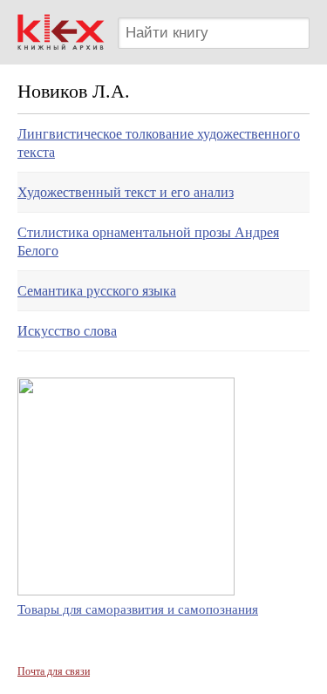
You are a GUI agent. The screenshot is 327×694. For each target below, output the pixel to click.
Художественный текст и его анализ (125, 192)
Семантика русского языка (96, 290)
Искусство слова (67, 330)
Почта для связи (53, 671)
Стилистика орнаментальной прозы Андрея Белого (148, 241)
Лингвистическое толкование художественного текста (158, 143)
